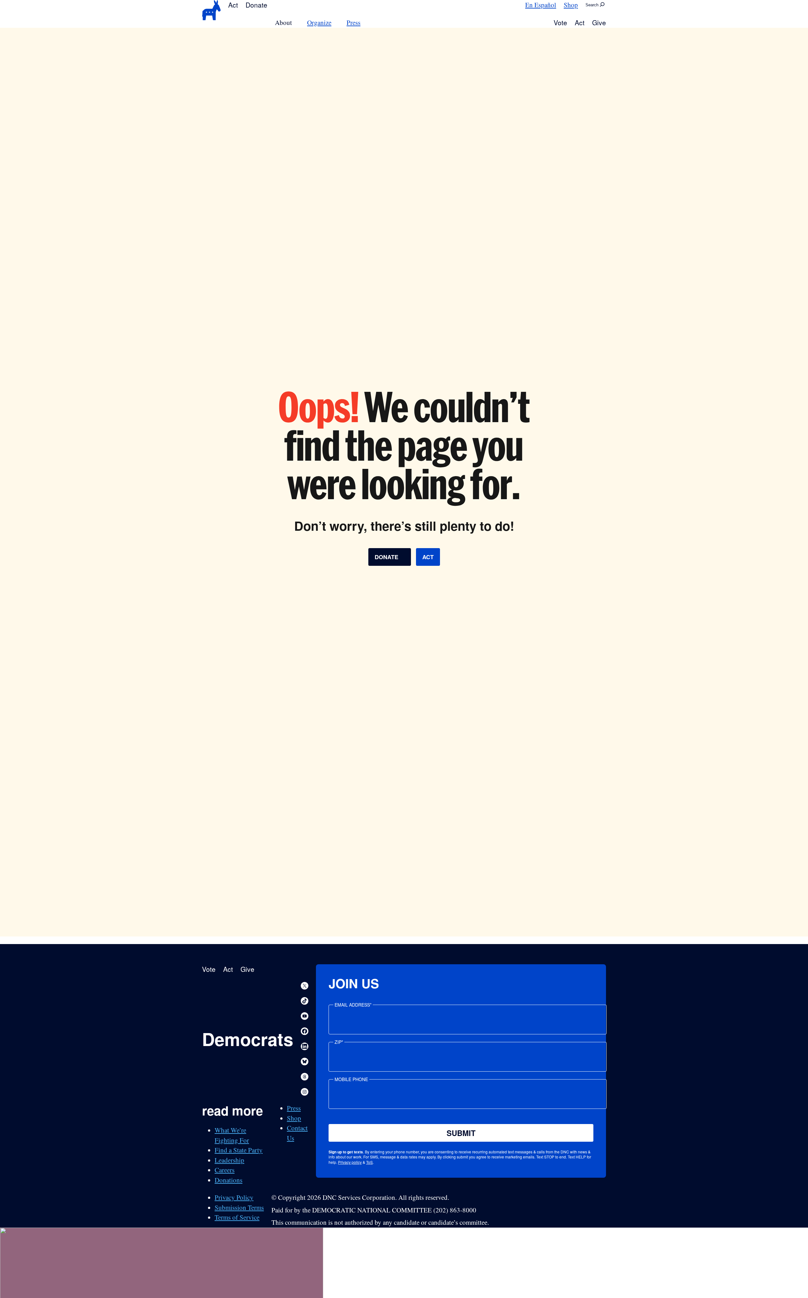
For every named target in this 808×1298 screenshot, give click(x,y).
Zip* (339, 1042)
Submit (461, 1133)
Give (599, 22)
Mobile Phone (351, 1079)
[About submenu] (296, 22)
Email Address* (353, 1004)
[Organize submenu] (335, 22)
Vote (560, 22)
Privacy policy (350, 1162)
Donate (256, 4)
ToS (369, 1162)
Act (233, 4)
